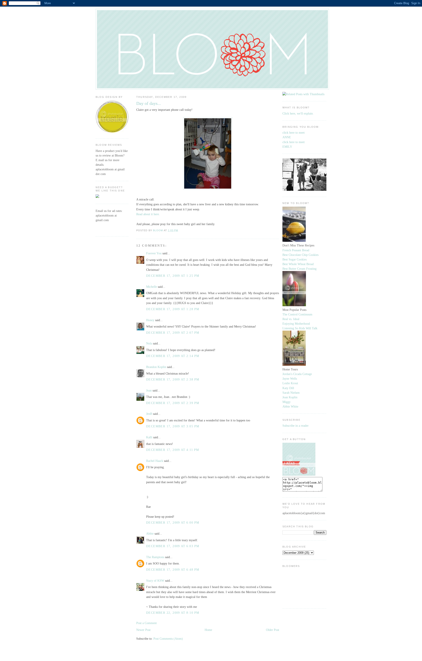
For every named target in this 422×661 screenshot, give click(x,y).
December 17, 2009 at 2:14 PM (172, 356)
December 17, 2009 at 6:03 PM (172, 546)
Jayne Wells (289, 378)
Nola (149, 343)
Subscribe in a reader (295, 425)
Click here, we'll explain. (298, 113)
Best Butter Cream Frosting (299, 268)
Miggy (286, 402)
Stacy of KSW (155, 580)
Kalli (149, 437)
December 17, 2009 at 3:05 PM (172, 426)
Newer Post (143, 630)
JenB (149, 413)
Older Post (272, 630)
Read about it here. (148, 214)
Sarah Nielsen (291, 392)
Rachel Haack (154, 461)
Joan (149, 390)
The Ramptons (155, 557)
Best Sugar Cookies (294, 259)
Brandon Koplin (156, 367)
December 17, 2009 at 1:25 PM (172, 275)
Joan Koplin (289, 397)
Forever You (154, 253)
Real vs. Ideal (290, 319)
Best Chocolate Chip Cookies (300, 255)
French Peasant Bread (295, 250)
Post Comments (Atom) (168, 638)
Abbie (150, 533)
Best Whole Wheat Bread (298, 264)
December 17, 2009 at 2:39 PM (172, 403)
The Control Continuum (297, 314)
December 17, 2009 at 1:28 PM (172, 309)
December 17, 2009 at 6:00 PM (172, 522)
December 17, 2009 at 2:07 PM (172, 332)
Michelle (151, 286)
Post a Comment (146, 623)
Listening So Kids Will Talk (299, 328)
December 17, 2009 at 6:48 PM (172, 569)
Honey (150, 320)
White (294, 406)
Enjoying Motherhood (296, 323)
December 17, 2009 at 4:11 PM (172, 450)
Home (208, 630)
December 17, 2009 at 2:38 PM (172, 379)
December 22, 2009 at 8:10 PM (172, 612)
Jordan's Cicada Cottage (297, 374)
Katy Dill (288, 388)
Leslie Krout (290, 383)
